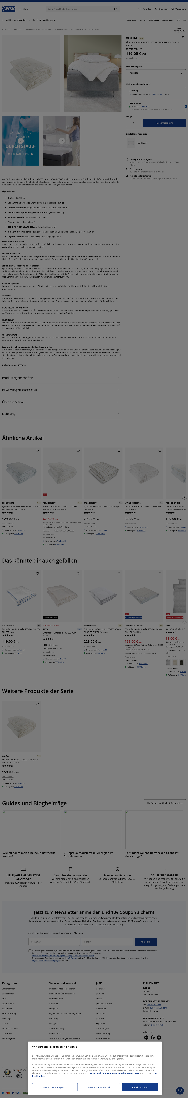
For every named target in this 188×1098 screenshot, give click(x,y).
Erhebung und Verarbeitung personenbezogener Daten (113, 1073)
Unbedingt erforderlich (99, 1087)
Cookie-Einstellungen (53, 1087)
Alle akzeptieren (140, 1087)
